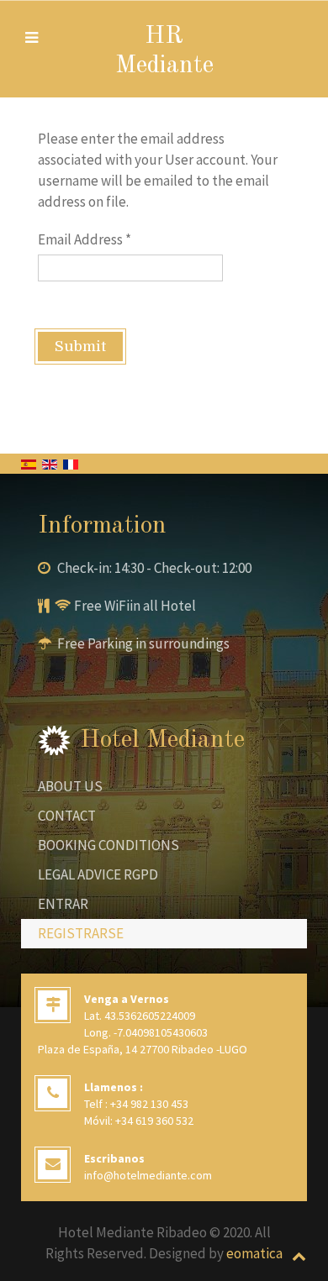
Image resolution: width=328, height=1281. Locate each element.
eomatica (254, 1253)
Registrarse (81, 933)
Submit (80, 346)
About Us (70, 786)
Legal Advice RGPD (98, 874)
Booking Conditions (108, 845)
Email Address (84, 239)
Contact (67, 815)
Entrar (63, 904)
